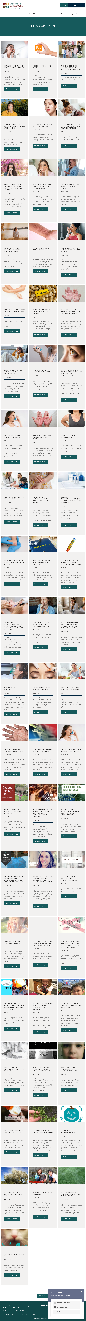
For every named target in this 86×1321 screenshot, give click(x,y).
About (13, 14)
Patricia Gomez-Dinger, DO (27, 14)
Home (6, 14)
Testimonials (63, 14)
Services (41, 14)
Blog (71, 14)
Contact (78, 14)
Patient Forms (51, 14)
